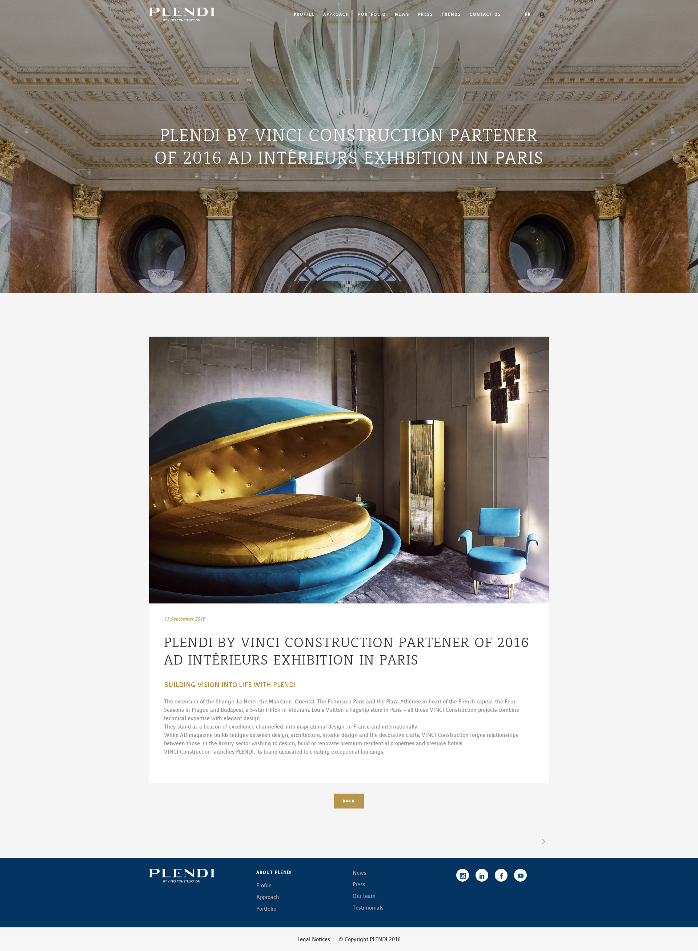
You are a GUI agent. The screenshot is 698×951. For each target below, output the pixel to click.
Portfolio (266, 909)
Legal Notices (313, 939)
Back (349, 801)
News (359, 873)
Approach (267, 897)
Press (359, 884)
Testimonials (368, 907)
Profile (264, 885)
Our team (364, 896)
